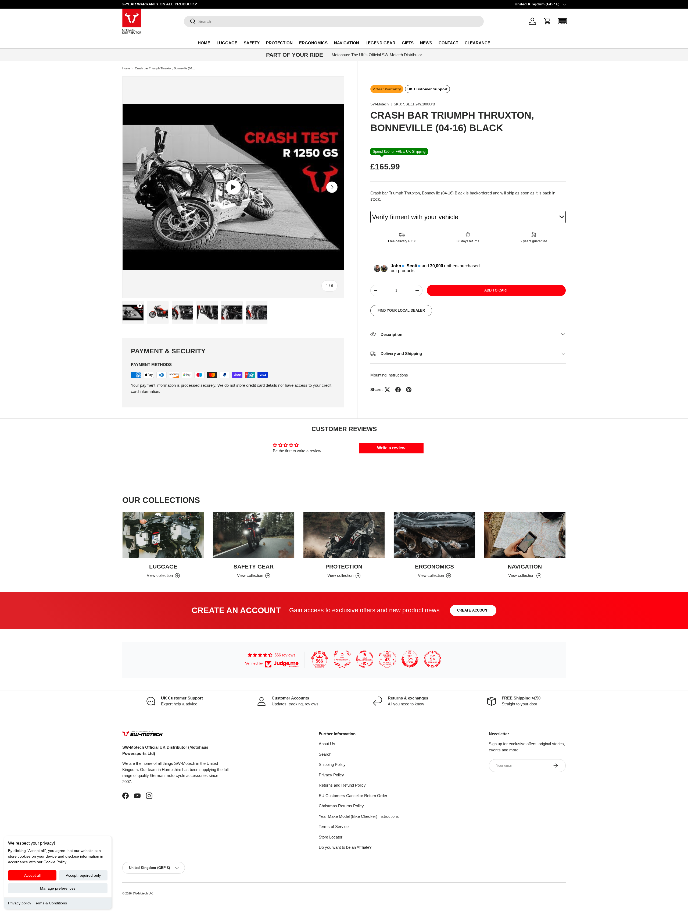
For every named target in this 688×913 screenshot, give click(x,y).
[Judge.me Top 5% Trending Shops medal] (432, 659)
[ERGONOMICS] (434, 535)
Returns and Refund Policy (342, 785)
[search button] (190, 21)
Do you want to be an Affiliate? (345, 847)
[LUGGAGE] (163, 535)
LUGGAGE (227, 43)
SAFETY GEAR (254, 566)
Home (126, 68)
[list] (233, 187)
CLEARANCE (477, 43)
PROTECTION (279, 43)
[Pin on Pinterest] (408, 389)
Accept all (32, 875)
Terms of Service (334, 826)
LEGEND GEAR (380, 43)
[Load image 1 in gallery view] (158, 312)
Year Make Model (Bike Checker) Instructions (359, 816)
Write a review (391, 448)
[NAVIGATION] (524, 535)
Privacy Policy (331, 775)
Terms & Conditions (50, 903)
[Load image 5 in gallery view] (256, 312)
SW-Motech (379, 104)
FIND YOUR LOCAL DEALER (401, 310)
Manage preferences (58, 888)
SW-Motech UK (142, 893)
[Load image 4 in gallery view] (232, 312)
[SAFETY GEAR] (253, 535)
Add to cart (496, 290)
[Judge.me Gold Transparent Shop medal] (364, 659)
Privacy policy (19, 903)
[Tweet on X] (387, 389)
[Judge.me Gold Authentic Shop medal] (342, 659)
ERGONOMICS (313, 43)
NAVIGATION (346, 43)
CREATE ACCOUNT (473, 610)
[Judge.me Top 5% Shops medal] (409, 659)
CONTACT (448, 43)
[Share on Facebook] (398, 389)
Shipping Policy (332, 764)
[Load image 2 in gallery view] (182, 312)
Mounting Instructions (389, 374)
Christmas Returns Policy (341, 806)
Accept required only (83, 875)
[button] (547, 21)
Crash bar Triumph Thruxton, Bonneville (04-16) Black (165, 68)
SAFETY (252, 43)
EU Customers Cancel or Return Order (353, 795)
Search (325, 754)
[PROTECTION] (344, 535)
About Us (327, 743)
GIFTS (408, 43)
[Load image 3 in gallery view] (207, 312)
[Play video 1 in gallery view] (133, 312)
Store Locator (330, 837)
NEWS (426, 43)
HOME (204, 43)
